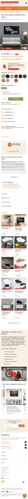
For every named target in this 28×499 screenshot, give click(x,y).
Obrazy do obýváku (6, 183)
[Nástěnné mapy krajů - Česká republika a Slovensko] (7, 305)
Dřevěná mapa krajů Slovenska (19, 271)
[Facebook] (26, 442)
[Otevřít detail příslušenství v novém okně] (13, 93)
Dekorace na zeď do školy (10, 187)
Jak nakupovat (4, 475)
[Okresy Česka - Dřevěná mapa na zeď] (20, 242)
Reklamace (3, 470)
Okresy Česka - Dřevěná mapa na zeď (20, 250)
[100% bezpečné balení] (2, 127)
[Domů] (1, 11)
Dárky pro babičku (14, 185)
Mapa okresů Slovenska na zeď (7, 250)
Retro (4, 187)
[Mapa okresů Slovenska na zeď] (7, 242)
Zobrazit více (14, 177)
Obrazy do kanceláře (14, 183)
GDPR (2, 476)
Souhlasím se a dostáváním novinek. (14, 429)
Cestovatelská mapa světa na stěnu (6, 228)
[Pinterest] (26, 448)
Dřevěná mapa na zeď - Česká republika (20, 312)
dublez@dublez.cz (6, 446)
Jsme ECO (3, 473)
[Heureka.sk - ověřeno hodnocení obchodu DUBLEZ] (3, 481)
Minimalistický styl (6, 186)
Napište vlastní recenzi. (14, 151)
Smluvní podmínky (4, 495)
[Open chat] (25, 496)
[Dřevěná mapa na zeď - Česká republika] (20, 305)
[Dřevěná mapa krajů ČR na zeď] (7, 284)
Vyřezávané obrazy (6, 185)
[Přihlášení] (23, 8)
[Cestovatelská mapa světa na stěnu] (7, 220)
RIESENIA (20, 489)
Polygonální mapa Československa (6, 271)
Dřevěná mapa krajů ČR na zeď (7, 292)
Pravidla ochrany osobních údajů (7, 494)
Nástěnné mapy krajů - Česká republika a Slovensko (7, 313)
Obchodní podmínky (5, 472)
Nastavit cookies (6, 478)
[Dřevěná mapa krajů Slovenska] (20, 263)
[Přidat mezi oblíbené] (25, 99)
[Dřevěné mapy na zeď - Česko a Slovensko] (20, 284)
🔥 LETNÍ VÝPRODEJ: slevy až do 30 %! (10, 2)
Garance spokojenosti (5, 467)
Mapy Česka (19, 186)
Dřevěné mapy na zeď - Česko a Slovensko (20, 292)
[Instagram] (26, 445)
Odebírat (21, 425)
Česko (17, 187)
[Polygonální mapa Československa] (7, 263)
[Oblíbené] (21, 8)
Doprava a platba (4, 468)
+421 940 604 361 (6, 442)
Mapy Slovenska (13, 186)
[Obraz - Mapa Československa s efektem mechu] (20, 220)
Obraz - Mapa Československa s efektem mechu (18, 228)
